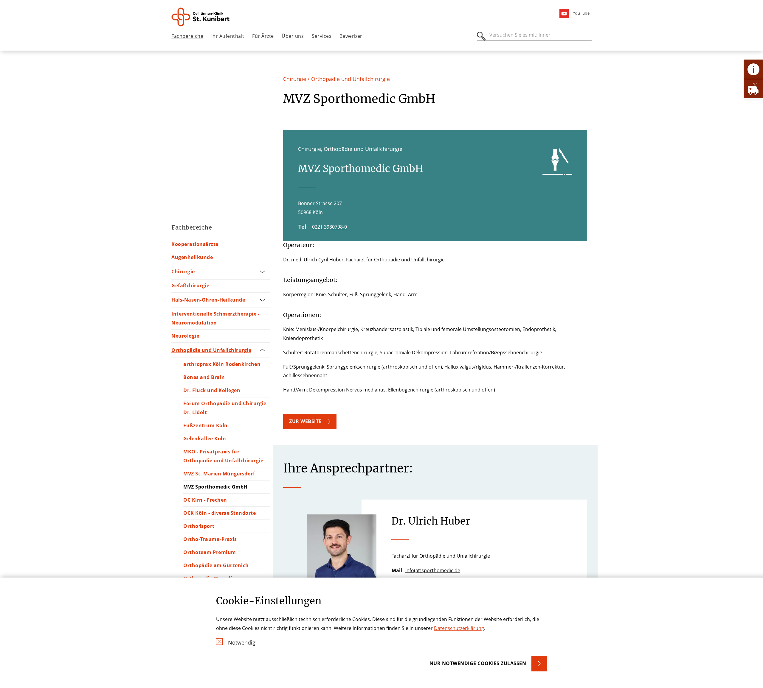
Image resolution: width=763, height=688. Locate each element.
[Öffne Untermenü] (262, 271)
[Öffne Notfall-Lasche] (753, 88)
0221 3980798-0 (329, 227)
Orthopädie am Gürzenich (216, 565)
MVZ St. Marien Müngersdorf (219, 473)
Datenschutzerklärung (459, 628)
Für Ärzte (263, 36)
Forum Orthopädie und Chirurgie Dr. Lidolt (224, 408)
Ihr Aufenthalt (227, 36)
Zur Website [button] (305, 421)
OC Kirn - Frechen (205, 500)
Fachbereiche (187, 36)
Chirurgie (183, 271)
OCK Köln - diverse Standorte (219, 513)
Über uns (293, 36)
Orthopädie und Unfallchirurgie (211, 350)
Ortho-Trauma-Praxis (210, 539)
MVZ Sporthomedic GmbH (215, 486)
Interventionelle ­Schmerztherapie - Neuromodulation (215, 318)
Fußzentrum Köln (205, 425)
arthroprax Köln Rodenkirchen (221, 364)
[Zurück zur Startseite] (205, 17)
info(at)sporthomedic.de (432, 570)
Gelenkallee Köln (204, 438)
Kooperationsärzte (194, 244)
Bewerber (350, 36)
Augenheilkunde (192, 257)
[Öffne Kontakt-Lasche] (753, 69)
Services (321, 36)
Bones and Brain (204, 377)
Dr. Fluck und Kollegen (211, 390)
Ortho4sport (199, 526)
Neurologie (185, 336)
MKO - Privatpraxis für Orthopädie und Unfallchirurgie (223, 456)
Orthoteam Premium (209, 552)
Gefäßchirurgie (190, 285)
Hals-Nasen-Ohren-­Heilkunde (208, 300)
